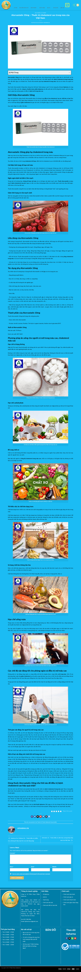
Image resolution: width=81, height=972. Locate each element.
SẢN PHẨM (33, 7)
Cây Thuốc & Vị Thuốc (40, 822)
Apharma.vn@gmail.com (31, 921)
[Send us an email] (69, 938)
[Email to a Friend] (37, 816)
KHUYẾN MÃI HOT (24, 7)
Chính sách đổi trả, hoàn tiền (50, 905)
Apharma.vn (47, 22)
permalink (54, 822)
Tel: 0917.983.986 (26, 919)
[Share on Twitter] (35, 816)
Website (54, 866)
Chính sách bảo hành (69, 894)
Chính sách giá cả (68, 897)
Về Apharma (46, 894)
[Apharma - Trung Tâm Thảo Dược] (6, 5)
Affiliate (55, 7)
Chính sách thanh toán (69, 899)
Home (15, 7)
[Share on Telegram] (49, 816)
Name (12, 866)
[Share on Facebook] (32, 816)
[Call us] (72, 938)
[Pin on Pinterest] (40, 816)
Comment (12, 853)
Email (32, 866)
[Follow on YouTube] (75, 938)
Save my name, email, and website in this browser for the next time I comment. (31, 874)
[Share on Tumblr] (46, 816)
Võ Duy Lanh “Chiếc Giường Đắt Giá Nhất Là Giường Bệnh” (30, 946)
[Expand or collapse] (69, 72)
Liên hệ (62, 7)
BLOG (48, 7)
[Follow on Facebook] (66, 938)
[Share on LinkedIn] (43, 816)
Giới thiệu (42, 7)
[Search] (67, 5)
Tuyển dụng (46, 899)
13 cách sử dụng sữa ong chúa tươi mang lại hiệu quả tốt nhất (31, 939)
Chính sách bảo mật (48, 902)
